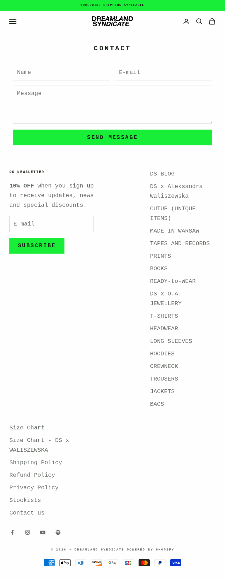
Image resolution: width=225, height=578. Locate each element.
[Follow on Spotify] (58, 532)
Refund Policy (32, 475)
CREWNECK (164, 366)
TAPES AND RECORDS (180, 243)
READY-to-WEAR (173, 281)
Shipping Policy (35, 462)
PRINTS (160, 256)
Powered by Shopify (150, 549)
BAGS (157, 404)
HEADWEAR (164, 328)
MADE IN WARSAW (174, 231)
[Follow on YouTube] (43, 532)
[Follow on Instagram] (27, 532)
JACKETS (162, 391)
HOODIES (162, 353)
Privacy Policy (34, 487)
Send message (112, 137)
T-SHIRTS (164, 316)
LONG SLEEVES (171, 341)
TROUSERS (164, 379)
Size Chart (27, 427)
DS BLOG (162, 174)
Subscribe (37, 245)
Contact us (27, 513)
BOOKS (159, 268)
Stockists (25, 500)
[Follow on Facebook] (12, 532)
